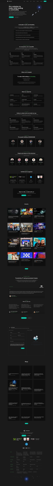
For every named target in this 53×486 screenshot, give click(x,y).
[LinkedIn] (23, 448)
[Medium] (24, 448)
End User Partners (18, 464)
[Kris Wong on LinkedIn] (26, 164)
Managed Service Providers (32, 464)
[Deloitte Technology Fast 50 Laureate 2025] (17, 439)
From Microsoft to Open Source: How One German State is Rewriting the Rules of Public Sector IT (13, 388)
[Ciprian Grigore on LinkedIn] (12, 164)
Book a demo (28, 435)
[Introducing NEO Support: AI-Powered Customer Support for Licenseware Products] (39, 383)
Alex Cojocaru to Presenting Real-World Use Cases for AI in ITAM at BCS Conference (13, 217)
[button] (26, 268)
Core (37, 461)
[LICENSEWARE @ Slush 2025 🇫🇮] (14, 226)
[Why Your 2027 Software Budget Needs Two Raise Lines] (39, 411)
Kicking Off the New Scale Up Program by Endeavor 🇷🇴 (12, 261)
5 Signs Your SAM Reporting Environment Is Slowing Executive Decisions (39, 404)
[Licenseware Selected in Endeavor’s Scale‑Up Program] (26, 255)
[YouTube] (26, 448)
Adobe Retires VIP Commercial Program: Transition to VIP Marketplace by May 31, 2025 (26, 374)
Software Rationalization (32, 459)
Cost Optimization (18, 459)
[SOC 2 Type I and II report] (26, 444)
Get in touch (23, 195)
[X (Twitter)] (29, 448)
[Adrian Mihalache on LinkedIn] (22, 145)
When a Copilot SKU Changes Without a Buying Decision (26, 417)
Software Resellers (25, 464)
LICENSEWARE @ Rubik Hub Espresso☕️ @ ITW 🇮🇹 (12, 246)
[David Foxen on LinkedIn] (19, 164)
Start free (24, 435)
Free (16, 461)
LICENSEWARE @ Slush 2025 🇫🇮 (13, 231)
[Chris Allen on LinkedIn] (30, 145)
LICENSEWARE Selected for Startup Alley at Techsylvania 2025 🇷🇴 (38, 261)
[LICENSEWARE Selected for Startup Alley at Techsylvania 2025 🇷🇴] (39, 255)
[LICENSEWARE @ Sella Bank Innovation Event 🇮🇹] (26, 227)
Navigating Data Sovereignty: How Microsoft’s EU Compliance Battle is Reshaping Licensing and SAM (26, 388)
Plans (11, 461)
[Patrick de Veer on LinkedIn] (33, 164)
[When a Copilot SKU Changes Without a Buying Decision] (26, 411)
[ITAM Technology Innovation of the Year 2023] (35, 439)
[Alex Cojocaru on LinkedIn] (13, 145)
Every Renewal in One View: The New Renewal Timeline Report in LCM (26, 404)
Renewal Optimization (39, 459)
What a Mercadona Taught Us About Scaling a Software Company (13, 418)
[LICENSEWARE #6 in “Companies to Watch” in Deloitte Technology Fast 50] (39, 211)
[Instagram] (28, 448)
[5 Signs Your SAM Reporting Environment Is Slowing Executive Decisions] (39, 397)
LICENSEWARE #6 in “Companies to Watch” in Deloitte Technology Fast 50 (39, 216)
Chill (30, 461)
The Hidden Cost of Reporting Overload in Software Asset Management (13, 404)
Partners (11, 464)
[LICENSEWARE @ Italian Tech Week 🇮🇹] (39, 226)
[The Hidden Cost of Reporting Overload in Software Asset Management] (14, 397)
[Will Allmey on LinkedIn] (39, 145)
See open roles (29, 195)
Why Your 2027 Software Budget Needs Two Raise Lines (39, 417)
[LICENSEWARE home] (26, 430)
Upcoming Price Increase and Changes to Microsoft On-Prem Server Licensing (38, 374)
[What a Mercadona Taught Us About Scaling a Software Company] (14, 411)
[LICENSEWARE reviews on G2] (26, 439)
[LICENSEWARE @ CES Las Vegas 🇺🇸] (26, 211)
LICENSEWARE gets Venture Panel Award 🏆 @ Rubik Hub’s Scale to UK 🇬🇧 (26, 249)
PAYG (23, 461)
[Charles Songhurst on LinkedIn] (40, 164)
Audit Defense (24, 459)
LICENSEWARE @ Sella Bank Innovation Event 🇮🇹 (25, 233)
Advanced (17, 462)
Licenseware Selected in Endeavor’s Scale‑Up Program (25, 260)
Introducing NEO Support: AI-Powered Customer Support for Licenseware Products (38, 390)
